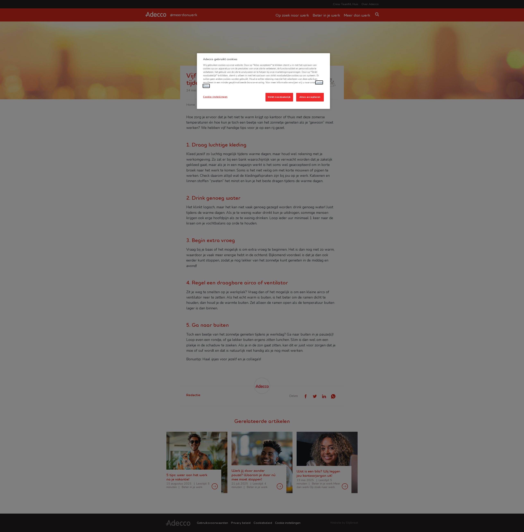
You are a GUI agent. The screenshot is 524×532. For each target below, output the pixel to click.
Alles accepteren (310, 97)
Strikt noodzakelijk (279, 97)
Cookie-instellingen (215, 96)
